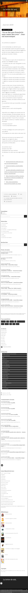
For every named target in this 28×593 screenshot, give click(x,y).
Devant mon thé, (6, 361)
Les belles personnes (6, 370)
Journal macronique (5, 445)
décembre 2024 (4, 330)
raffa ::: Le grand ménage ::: (6, 473)
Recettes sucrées (5, 377)
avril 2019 (3, 340)
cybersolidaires (3, 488)
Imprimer (14, 196)
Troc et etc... (5, 386)
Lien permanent (8, 201)
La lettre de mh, (10, 9)
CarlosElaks (3, 402)
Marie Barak (3, 452)
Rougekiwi (3, 474)
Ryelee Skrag (4, 420)
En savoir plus (9, 592)
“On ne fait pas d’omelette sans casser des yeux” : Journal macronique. (13, 34)
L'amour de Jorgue (4, 223)
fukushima (3, 321)
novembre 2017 (11, 18)
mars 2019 (25, 18)
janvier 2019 (3, 343)
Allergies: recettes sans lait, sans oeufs (9, 353)
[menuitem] (11, 18)
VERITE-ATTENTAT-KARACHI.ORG (7, 504)
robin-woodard (4, 491)
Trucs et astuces (5, 388)
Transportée (3, 235)
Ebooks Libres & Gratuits (5, 480)
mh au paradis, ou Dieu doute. (6, 232)
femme (2, 323)
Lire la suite (3, 571)
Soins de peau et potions (7, 383)
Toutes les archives (7, 346)
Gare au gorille (3, 228)
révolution (12, 321)
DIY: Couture (5, 362)
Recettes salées (5, 375)
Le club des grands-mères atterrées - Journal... (15, 432)
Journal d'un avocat (4, 482)
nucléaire (6, 323)
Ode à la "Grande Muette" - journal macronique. (12, 282)
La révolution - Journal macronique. (9, 294)
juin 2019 (2, 337)
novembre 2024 (4, 332)
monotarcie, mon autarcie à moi (7, 499)
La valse (2, 234)
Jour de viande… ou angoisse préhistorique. (9, 229)
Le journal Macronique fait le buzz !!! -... (17, 452)
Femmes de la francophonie (6, 490)
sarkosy (17, 323)
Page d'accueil (18, 18)
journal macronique (21, 321)
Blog (3, 357)
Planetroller (3, 477)
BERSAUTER (4, 438)
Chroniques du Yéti (4, 493)
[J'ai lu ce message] (26, 589)
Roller (8, 321)
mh (15, 321)
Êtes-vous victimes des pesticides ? (7, 502)
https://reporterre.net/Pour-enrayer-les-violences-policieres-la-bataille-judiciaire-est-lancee (14, 177)
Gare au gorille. (11, 402)
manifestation (9, 199)
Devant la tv (5, 359)
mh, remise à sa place (5, 231)
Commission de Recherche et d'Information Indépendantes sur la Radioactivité (13, 507)
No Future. (3, 258)
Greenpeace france (4, 484)
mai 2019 (2, 338)
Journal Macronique (13, 194)
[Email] (2, 465)
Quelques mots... (4, 253)
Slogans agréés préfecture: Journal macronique (12, 305)
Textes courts (5, 384)
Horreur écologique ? (4, 498)
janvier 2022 (3, 335)
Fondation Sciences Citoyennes (6, 496)
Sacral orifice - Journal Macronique (16, 457)
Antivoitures (3, 479)
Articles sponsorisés (6, 355)
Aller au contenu (4, 1)
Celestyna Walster (5, 414)
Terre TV (2, 495)
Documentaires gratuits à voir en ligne (8, 501)
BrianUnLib (3, 408)
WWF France (3, 485)
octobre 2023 (3, 333)
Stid (2, 426)
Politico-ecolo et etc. (6, 373)
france (14, 323)
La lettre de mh (5, 368)
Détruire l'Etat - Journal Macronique (9, 264)
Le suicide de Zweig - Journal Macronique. (11, 276)
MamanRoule (5, 372)
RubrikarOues (5, 379)
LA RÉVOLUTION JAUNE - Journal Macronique (12, 300)
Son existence (3, 224)
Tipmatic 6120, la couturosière (11, 426)
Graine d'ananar (4, 226)
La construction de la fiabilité (6, 237)
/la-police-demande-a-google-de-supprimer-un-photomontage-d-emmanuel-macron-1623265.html (14, 171)
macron (7, 198)
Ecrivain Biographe (6, 364)
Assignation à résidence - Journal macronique (11, 270)
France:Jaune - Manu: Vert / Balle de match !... (11, 288)
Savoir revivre (3, 487)
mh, (2, 432)
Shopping (4, 381)
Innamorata (3, 476)
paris (11, 323)
